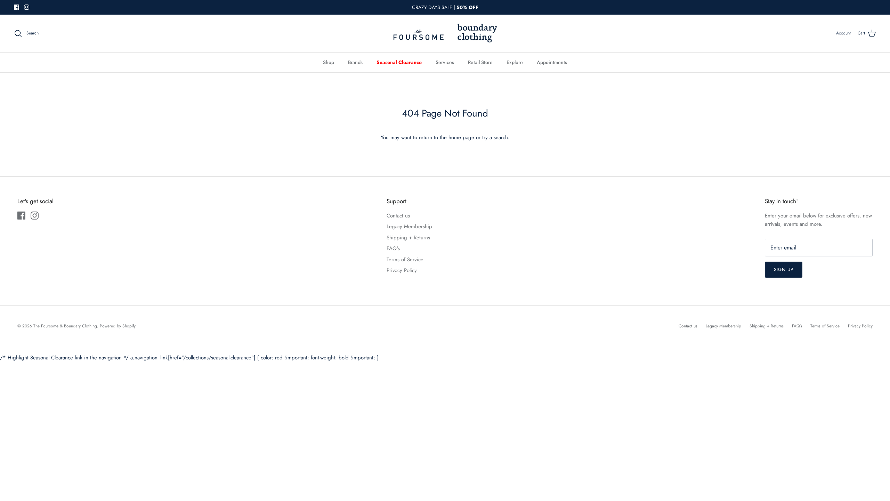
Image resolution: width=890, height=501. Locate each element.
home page (461, 137)
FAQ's (393, 248)
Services (445, 62)
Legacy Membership (409, 226)
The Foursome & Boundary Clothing (65, 326)
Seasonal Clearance (399, 62)
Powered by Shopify (118, 326)
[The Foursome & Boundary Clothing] (445, 33)
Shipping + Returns (408, 237)
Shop (328, 62)
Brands (355, 62)
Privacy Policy (402, 270)
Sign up (783, 269)
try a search (495, 137)
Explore (515, 62)
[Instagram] (26, 7)
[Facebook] (16, 7)
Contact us (398, 216)
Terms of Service (405, 259)
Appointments (552, 62)
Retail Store (480, 62)
